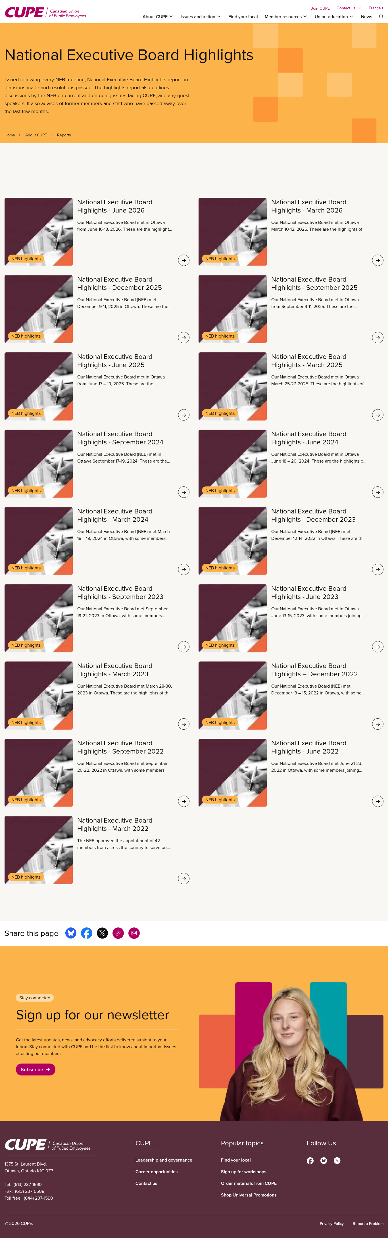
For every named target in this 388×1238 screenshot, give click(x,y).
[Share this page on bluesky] (70, 934)
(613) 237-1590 (28, 1184)
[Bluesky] (323, 1159)
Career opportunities (156, 1171)
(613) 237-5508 (29, 1191)
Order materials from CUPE (249, 1183)
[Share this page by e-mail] (134, 934)
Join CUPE (320, 8)
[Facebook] (310, 1159)
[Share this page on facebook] (86, 934)
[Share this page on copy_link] (118, 934)
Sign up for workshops (243, 1171)
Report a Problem (368, 1223)
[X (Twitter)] (337, 1159)
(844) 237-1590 (38, 1198)
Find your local (243, 16)
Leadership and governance (163, 1160)
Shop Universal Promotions (249, 1195)
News (366, 16)
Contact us (146, 1183)
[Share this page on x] (102, 934)
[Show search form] (381, 16)
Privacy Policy (332, 1223)
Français (376, 8)
